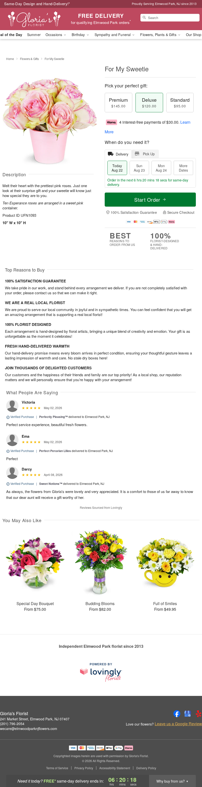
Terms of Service (57, 768)
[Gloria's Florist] (34, 19)
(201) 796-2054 (12, 723)
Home (10, 59)
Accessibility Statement (114, 768)
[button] (189, 766)
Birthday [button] (79, 34)
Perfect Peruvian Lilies (55, 451)
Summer (34, 34)
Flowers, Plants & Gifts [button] (158, 34)
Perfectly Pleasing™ (53, 416)
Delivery (122, 154)
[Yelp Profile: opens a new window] (198, 713)
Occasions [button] (54, 34)
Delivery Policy (146, 768)
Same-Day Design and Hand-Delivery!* (37, 3)
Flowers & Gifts (29, 59)
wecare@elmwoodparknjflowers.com (28, 728)
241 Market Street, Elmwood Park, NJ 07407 (34, 718)
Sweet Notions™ (50, 483)
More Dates (183, 168)
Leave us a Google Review (178, 724)
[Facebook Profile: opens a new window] (176, 713)
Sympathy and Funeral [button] (113, 34)
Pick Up (149, 153)
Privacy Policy (83, 768)
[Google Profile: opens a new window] (187, 713)
